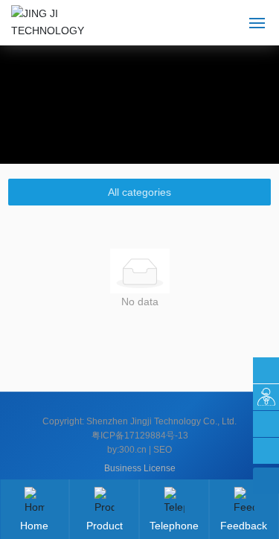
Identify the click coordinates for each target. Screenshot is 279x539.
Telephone (174, 526)
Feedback (243, 526)
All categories (139, 192)
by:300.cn (127, 449)
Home (34, 526)
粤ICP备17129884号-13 (140, 435)
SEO (162, 449)
